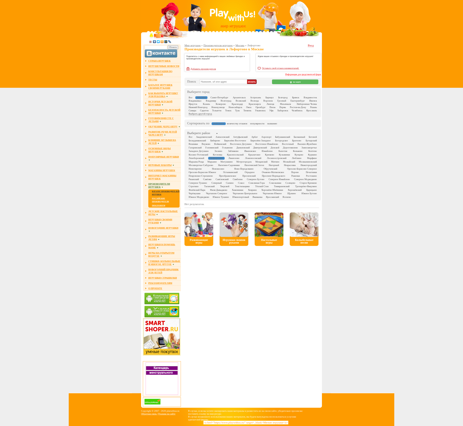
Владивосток (310, 97)
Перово (295, 172)
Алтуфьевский (240, 137)
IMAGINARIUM (158, 205)
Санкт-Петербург (219, 97)
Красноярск (255, 104)
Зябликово (233, 151)
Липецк (270, 104)
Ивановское (250, 151)
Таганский (209, 186)
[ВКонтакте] (154, 41)
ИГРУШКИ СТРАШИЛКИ (162, 278)
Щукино (291, 193)
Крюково (269, 154)
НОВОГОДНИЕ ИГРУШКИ (163, 228)
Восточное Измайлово (266, 144)
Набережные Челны (307, 104)
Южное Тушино (221, 197)
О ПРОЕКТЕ (155, 288)
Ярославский (272, 197)
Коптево (312, 151)
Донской (275, 147)
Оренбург (261, 107)
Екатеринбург (297, 100)
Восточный (288, 144)
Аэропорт (266, 137)
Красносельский (235, 154)
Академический (204, 137)
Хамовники (237, 190)
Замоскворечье (309, 147)
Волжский (241, 100)
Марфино (312, 158)
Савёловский (222, 179)
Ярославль (311, 110)
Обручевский (270, 168)
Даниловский (243, 147)
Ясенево (287, 197)
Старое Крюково (308, 183)
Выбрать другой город (200, 113)
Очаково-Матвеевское (273, 172)
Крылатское (254, 154)
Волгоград (226, 100)
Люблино (296, 158)
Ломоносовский (253, 158)
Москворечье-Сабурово (201, 165)
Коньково (298, 151)
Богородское (281, 140)
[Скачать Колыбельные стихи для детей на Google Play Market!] (162, 299)
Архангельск (239, 97)
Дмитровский (260, 147)
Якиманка (257, 197)
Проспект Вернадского (273, 175)
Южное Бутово (309, 193)
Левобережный (196, 158)
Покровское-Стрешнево (201, 175)
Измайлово (267, 151)
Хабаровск (282, 110)
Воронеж (268, 100)
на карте (296, 82)
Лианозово (233, 158)
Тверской (224, 186)
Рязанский (194, 179)
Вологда (254, 100)
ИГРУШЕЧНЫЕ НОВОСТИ (163, 66)
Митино (275, 161)
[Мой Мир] (166, 41)
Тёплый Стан (262, 186)
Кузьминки (284, 154)
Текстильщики (242, 186)
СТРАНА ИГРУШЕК (159, 61)
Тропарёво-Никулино (306, 186)
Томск (228, 110)
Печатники (311, 172)
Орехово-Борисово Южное (202, 172)
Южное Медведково (199, 197)
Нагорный (274, 165)
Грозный (281, 100)
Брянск (295, 97)
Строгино (194, 186)
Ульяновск (260, 110)
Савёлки (207, 179)
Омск (248, 107)
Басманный (299, 137)
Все (190, 97)
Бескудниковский (197, 140)
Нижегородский (309, 165)
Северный (216, 183)
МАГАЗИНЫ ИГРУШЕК (161, 170)
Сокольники (275, 183)
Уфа (271, 110)
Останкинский (230, 172)
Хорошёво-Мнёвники (272, 190)
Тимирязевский (282, 186)
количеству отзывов (237, 123)
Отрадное (250, 172)
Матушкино (226, 161)
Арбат (254, 137)
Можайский (289, 161)
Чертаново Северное (216, 193)
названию (272, 123)
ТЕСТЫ (152, 79)
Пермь (282, 107)
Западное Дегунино (199, 151)
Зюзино (218, 151)
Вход (311, 45)
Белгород (283, 97)
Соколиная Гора (257, 183)
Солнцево (290, 183)
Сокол (241, 183)
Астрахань (255, 97)
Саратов (204, 110)
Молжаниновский (308, 161)
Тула (237, 110)
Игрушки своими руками (234, 241)
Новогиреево (195, 168)
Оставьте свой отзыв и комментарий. (280, 68)
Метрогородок (244, 161)
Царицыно (311, 190)
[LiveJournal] (170, 41)
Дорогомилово (290, 147)
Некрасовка (290, 165)
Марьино (212, 161)
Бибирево (215, 140)
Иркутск (193, 104)
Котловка (217, 154)
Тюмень (247, 110)
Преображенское (227, 175)
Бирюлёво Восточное (235, 140)
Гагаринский (195, 147)
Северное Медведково (305, 179)
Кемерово (221, 104)
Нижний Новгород (198, 107)
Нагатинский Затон (254, 165)
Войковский (220, 144)
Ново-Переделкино (244, 168)
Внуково (206, 144)
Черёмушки (194, 193)
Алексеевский (223, 137)
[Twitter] (158, 41)
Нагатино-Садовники (229, 165)
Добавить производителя (203, 69)
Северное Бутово (255, 179)
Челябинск (297, 110)
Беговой (313, 137)
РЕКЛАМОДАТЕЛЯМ (160, 283)
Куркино (312, 154)
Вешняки (193, 144)
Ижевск (313, 100)
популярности (257, 123)
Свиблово (238, 179)
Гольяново (227, 147)
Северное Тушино (198, 183)
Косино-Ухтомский (198, 154)
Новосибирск (235, 107)
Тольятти (216, 110)
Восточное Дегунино (241, 144)
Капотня (283, 151)
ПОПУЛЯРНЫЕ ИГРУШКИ (163, 156)
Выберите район (198, 133)
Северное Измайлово (279, 179)
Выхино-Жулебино (307, 144)
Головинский (211, 147)
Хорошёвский (295, 190)
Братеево (296, 140)
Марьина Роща (196, 161)
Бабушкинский (282, 137)
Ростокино (311, 175)
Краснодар (237, 104)
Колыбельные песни (304, 241)
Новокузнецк (218, 107)
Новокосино (218, 168)
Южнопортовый (240, 197)
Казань (206, 104)
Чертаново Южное (272, 193)
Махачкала (285, 104)
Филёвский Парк (197, 190)
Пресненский (249, 175)
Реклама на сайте (166, 413)
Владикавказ (195, 100)
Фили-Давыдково (218, 190)
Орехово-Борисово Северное (302, 168)
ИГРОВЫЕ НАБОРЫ (160, 165)
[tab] (198, 133)
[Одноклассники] (162, 41)
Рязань (313, 107)
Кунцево (299, 154)
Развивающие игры (199, 241)
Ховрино (252, 190)
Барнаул (269, 97)
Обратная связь (149, 413)
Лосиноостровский (276, 158)
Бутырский (311, 140)
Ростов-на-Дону (298, 107)
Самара (192, 110)
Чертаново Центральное (245, 193)
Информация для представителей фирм (303, 74)
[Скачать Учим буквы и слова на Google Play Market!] (162, 312)
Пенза (272, 107)
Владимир (211, 100)
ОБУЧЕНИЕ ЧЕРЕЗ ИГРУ (163, 126)
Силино (230, 183)
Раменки (295, 175)
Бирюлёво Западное (260, 140)
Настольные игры (269, 241)
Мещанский (261, 161)
